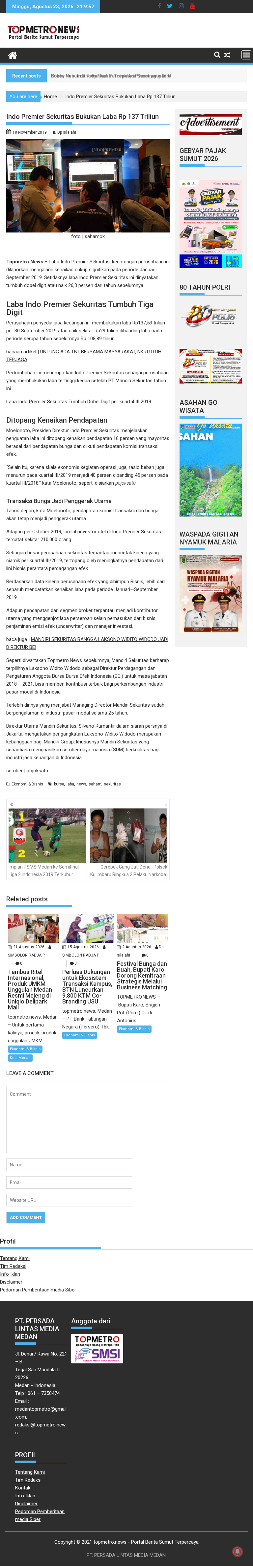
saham (95, 784)
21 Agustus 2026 (28, 947)
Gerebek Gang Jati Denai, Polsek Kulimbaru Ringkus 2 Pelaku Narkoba (128, 870)
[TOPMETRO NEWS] (12, 54)
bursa (59, 784)
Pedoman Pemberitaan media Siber (38, 1290)
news (81, 784)
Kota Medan (20, 1058)
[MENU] (246, 54)
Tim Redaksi (13, 1266)
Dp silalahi (66, 132)
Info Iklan (10, 1274)
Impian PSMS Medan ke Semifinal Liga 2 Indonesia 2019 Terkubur (44, 870)
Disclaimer (11, 1282)
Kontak (22, 1488)
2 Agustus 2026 (136, 947)
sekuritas (112, 784)
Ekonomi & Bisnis (27, 784)
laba (70, 784)
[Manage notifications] (237, 1551)
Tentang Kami (15, 1258)
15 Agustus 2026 (83, 947)
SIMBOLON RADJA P (26, 955)
